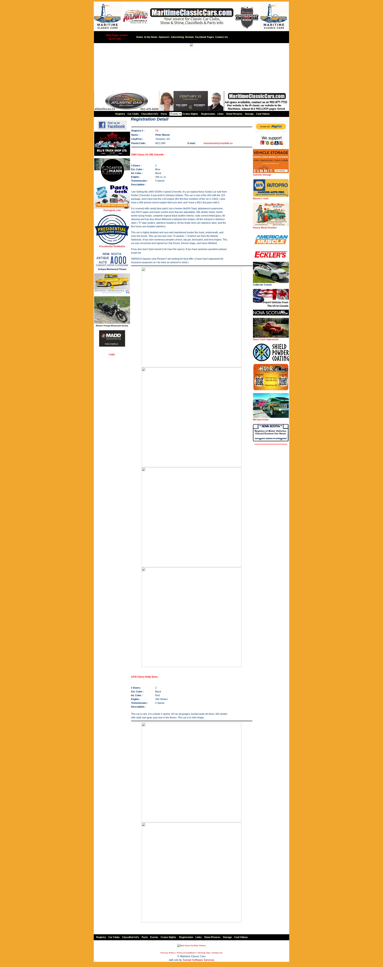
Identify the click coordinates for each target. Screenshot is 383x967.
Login (112, 354)
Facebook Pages (204, 37)
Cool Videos (263, 114)
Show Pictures (234, 114)
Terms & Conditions (186, 953)
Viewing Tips (203, 953)
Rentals (189, 37)
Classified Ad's (149, 114)
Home (139, 37)
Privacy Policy (168, 953)
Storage (249, 114)
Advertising (177, 37)
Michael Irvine (261, 419)
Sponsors (164, 37)
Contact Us (221, 37)
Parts (164, 114)
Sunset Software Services (198, 959)
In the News (150, 37)
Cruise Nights (190, 114)
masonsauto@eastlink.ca (218, 143)
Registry (120, 114)
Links (220, 114)
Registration (208, 114)
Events (154, 937)
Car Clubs (133, 114)
